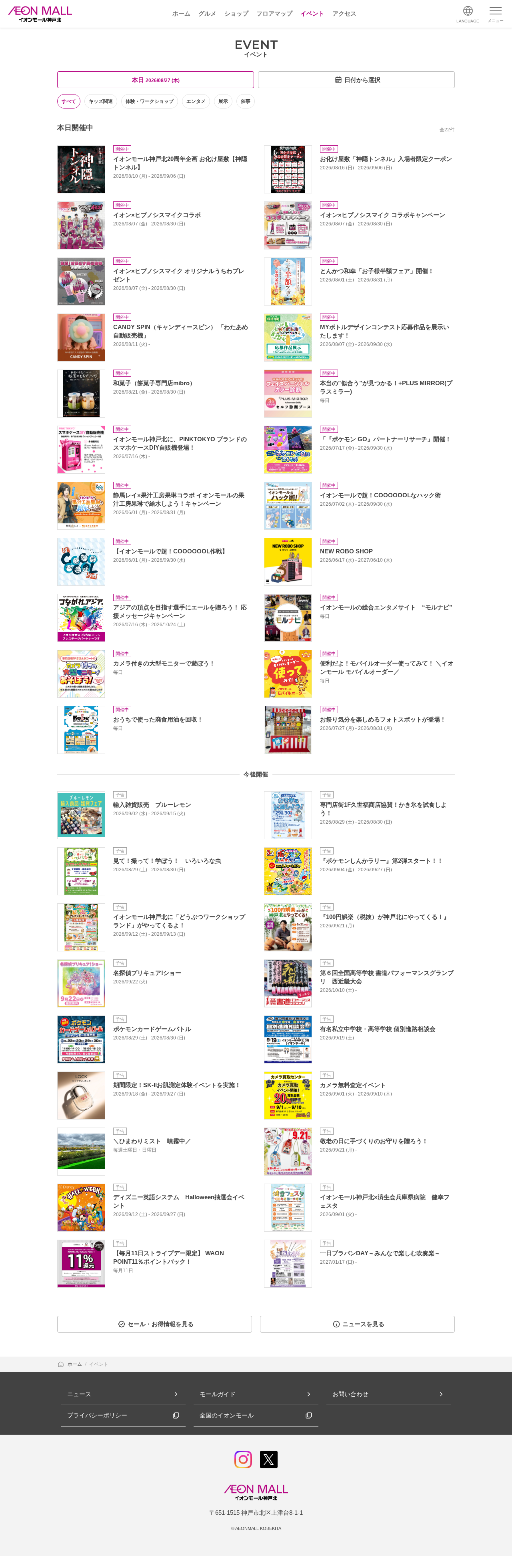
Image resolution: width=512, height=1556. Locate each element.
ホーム (75, 1364)
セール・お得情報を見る (161, 1324)
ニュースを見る (363, 1324)
